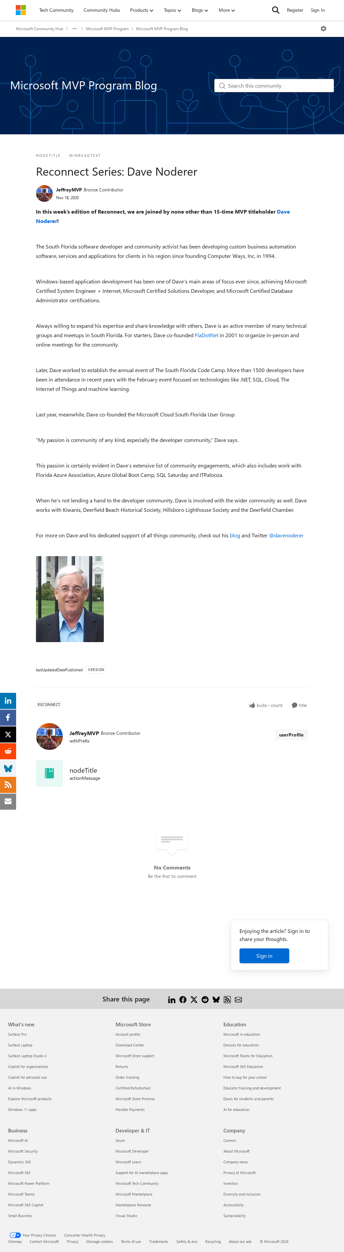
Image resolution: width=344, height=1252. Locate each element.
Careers (229, 1140)
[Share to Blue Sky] (216, 998)
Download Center (130, 1044)
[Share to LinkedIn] (171, 998)
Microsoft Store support (135, 1055)
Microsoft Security (23, 1151)
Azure (120, 1140)
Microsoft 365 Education (243, 1066)
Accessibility (233, 1204)
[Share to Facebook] (182, 998)
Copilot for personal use (27, 1077)
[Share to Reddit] (205, 998)
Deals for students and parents (248, 1098)
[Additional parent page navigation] (75, 28)
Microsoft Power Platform (28, 1183)
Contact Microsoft (44, 1241)
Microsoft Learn (128, 1161)
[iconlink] (49, 773)
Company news (235, 1161)
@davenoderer (286, 535)
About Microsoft (236, 1151)
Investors (230, 1183)
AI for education (236, 1109)
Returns (122, 1066)
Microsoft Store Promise (135, 1098)
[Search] (276, 10)
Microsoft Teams (21, 1194)
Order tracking (127, 1077)
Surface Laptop (20, 1044)
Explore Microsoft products (30, 1098)
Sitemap (15, 1241)
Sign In (318, 10)
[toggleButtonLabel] (323, 28)
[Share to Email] (238, 998)
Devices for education (241, 1044)
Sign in (264, 955)
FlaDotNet (206, 335)
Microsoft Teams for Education (247, 1055)
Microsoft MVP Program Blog (162, 28)
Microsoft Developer (132, 1151)
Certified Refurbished (133, 1087)
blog (235, 535)
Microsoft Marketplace (134, 1194)
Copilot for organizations (28, 1066)
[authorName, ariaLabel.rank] (44, 193)
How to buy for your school (245, 1077)
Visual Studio (126, 1215)
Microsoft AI (18, 1140)
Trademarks (158, 1241)
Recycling (213, 1241)
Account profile (128, 1034)
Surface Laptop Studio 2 (27, 1055)
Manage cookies (99, 1241)
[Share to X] (194, 998)
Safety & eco (186, 1241)
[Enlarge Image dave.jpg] (70, 599)
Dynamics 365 (19, 1161)
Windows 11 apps (22, 1109)
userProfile (291, 734)
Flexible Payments (130, 1109)
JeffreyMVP (69, 189)
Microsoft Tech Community (137, 1183)
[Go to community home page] (21, 10)
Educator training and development (252, 1087)
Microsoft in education (241, 1034)
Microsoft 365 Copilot (25, 1204)
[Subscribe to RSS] (227, 998)
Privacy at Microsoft (239, 1172)
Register (295, 10)
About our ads (240, 1241)
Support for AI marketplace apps (142, 1172)
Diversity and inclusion (241, 1194)
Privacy (72, 1241)
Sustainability (234, 1215)
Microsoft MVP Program (107, 28)
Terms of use (131, 1241)
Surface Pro (17, 1034)
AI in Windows (19, 1087)
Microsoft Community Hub (39, 28)
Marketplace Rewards (133, 1204)
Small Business (20, 1215)
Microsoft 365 (19, 1172)
